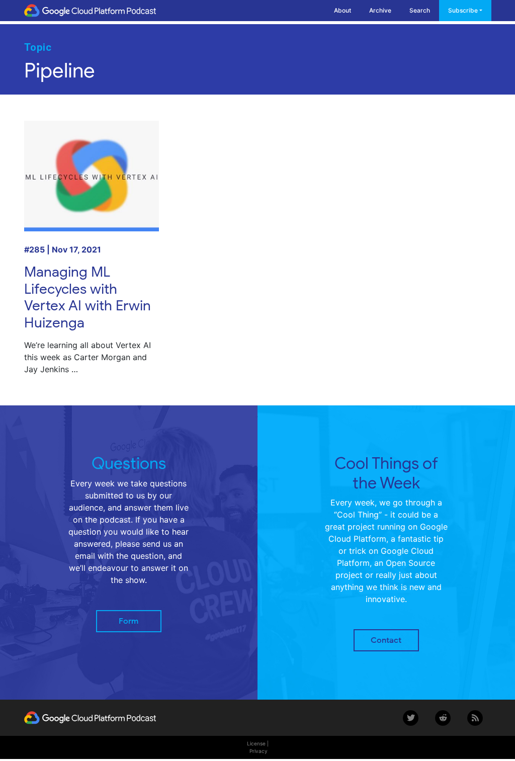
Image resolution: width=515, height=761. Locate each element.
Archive (380, 10)
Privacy (258, 751)
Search (419, 10)
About (342, 10)
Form (128, 621)
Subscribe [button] (463, 10)
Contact (386, 640)
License (256, 743)
